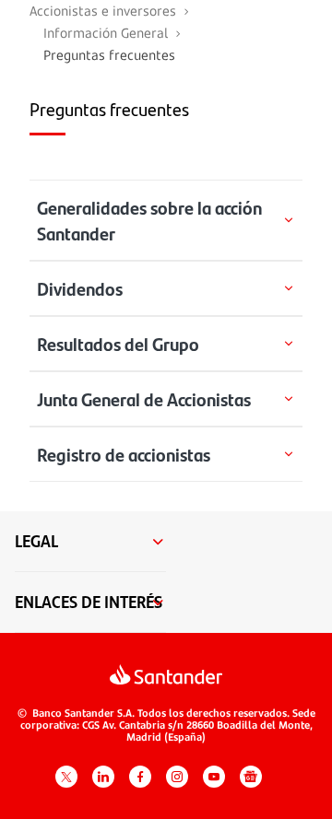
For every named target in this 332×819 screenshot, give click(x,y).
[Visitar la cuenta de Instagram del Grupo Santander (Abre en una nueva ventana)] (177, 777)
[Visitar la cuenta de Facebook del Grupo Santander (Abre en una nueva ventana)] (140, 777)
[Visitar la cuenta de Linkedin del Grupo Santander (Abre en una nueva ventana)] (103, 777)
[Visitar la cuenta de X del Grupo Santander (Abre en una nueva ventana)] (66, 777)
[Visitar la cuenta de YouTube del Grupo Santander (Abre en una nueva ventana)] (214, 777)
